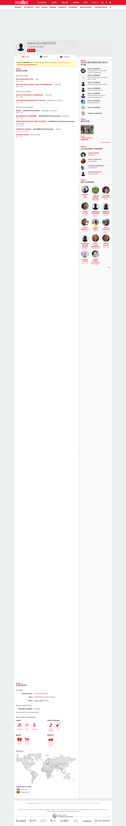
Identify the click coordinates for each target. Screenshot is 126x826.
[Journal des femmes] (21, 821)
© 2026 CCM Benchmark (72, 811)
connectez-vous (61, 62)
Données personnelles (82, 809)
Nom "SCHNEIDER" (94, 107)
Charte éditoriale (39, 809)
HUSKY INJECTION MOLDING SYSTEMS (31, 121)
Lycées (37, 7)
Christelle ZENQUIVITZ (106, 196)
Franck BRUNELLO (85, 228)
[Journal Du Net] (43, 821)
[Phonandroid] (102, 821)
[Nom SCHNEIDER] (83, 107)
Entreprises (73, 7)
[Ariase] (87, 821)
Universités (62, 7)
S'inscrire (18, 7)
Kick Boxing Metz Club (24, 79)
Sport (54, 2)
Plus (94, 2)
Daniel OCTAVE (85, 212)
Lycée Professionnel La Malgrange (29, 95)
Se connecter (28, 7)
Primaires (53, 7)
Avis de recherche (101, 7)
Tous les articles (60, 809)
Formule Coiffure (22, 135)
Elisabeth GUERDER (106, 212)
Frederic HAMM (93, 153)
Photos (45, 57)
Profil (27, 57)
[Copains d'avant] (64, 821)
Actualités (42, 2)
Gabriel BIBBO (95, 228)
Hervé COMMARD (106, 228)
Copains (66, 57)
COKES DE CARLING (24, 129)
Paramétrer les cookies (95, 809)
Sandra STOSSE (85, 260)
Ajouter (32, 50)
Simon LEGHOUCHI (94, 159)
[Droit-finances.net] (53, 821)
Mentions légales (51, 811)
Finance (76, 2)
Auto (85, 2)
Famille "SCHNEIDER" (95, 113)
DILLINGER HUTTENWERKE (26, 116)
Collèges (44, 7)
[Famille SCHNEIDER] (83, 113)
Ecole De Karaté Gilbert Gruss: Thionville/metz (34, 84)
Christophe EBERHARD (96, 166)
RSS (66, 809)
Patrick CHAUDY (106, 244)
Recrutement (71, 809)
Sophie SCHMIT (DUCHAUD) (95, 261)
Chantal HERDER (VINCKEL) (95, 197)
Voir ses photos (105, 142)
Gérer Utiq (104, 809)
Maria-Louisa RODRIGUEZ (95, 245)
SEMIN (18, 111)
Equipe (32, 809)
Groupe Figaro (60, 811)
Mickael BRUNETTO (95, 172)
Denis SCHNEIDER (94, 69)
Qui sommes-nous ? (24, 809)
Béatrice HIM (85, 195)
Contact (53, 809)
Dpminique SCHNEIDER (95, 212)
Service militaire (85, 7)
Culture (64, 2)
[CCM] (33, 821)
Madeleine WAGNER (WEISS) (85, 245)
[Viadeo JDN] (75, 821)
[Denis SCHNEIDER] (21, 46)
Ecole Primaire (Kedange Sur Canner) (30, 100)
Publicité (47, 809)
